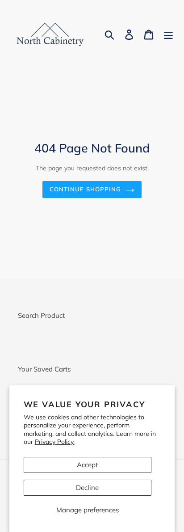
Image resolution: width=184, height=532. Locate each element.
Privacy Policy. (55, 441)
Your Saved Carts (44, 369)
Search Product (41, 315)
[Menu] (168, 34)
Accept (87, 464)
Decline (87, 487)
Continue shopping (85, 189)
